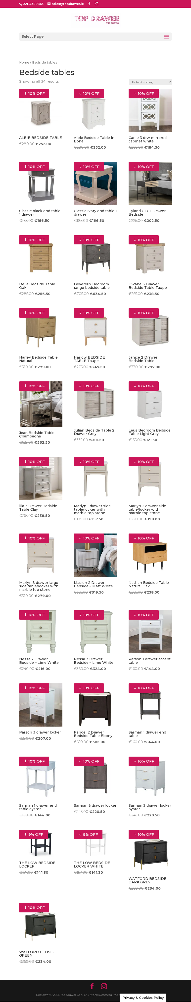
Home (24, 62)
